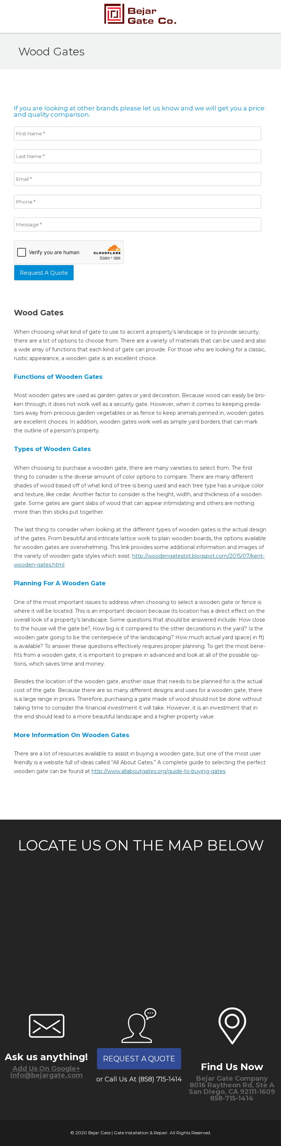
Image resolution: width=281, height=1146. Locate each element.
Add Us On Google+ (46, 1069)
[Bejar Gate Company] (140, 16)
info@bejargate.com (46, 1075)
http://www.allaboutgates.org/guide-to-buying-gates (158, 771)
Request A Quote (139, 1058)
